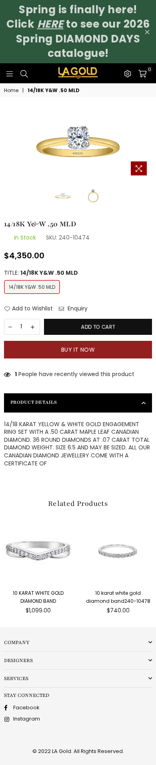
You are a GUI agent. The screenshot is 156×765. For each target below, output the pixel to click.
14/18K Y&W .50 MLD (32, 287)
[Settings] (127, 73)
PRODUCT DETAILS (33, 402)
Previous (8, 143)
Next (148, 143)
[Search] (24, 73)
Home (11, 90)
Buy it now (78, 350)
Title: (41, 273)
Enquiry (77, 308)
